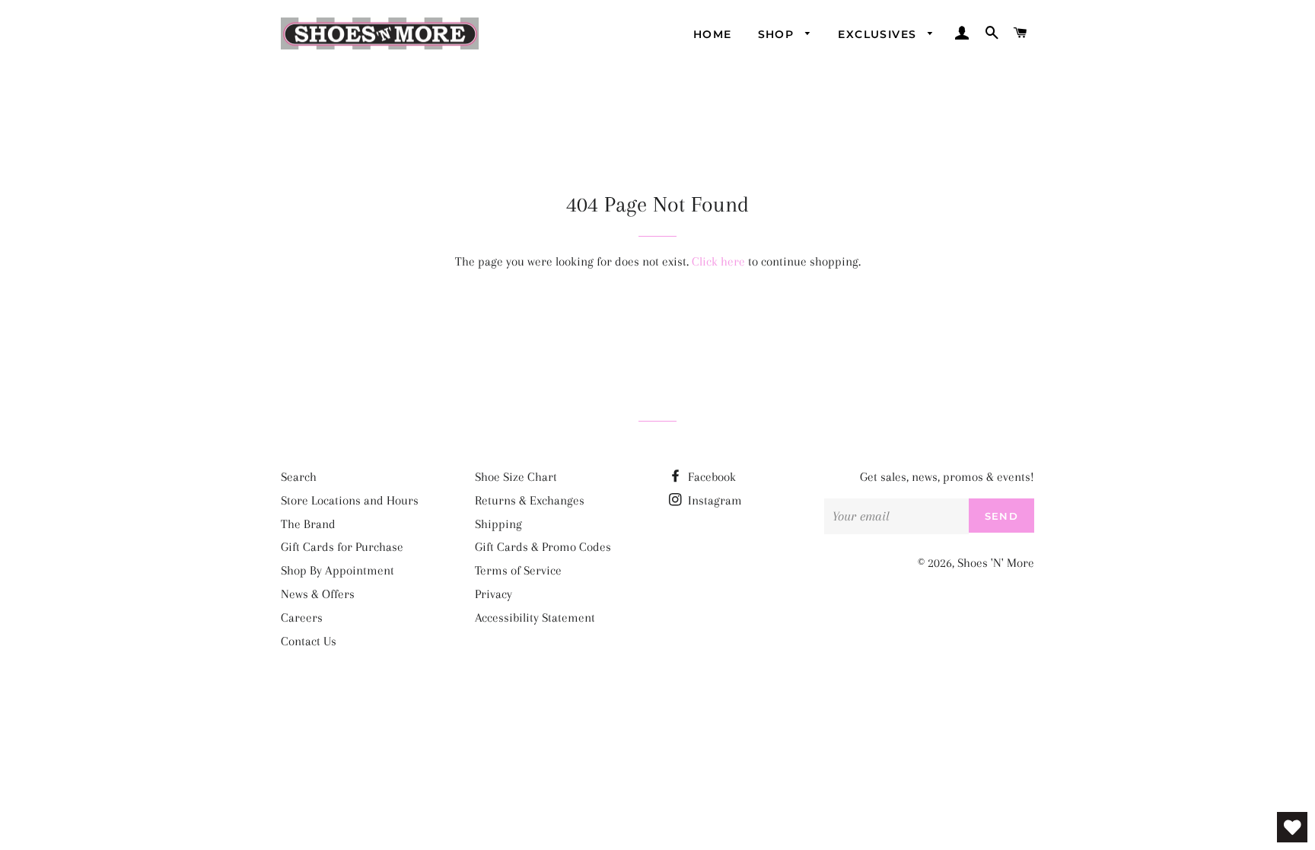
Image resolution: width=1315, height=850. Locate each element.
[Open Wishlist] (1292, 827)
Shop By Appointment (337, 570)
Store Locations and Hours (350, 500)
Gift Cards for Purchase (342, 547)
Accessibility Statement (535, 617)
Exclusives (879, 34)
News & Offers (318, 594)
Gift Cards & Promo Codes (543, 547)
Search (299, 477)
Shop (778, 34)
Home (712, 34)
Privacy (493, 594)
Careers (302, 617)
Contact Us (308, 641)
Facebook (710, 477)
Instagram (713, 500)
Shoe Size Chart (516, 477)
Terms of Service (518, 570)
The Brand (308, 524)
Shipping (498, 524)
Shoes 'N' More (995, 563)
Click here (718, 261)
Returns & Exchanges (529, 500)
